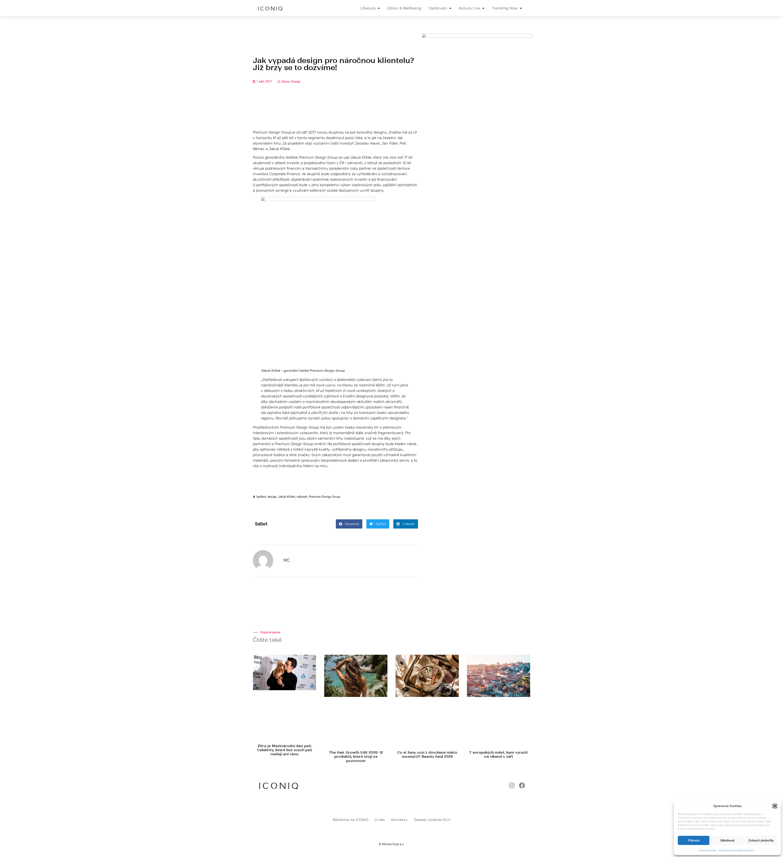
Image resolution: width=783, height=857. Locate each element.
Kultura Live (469, 8)
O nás (380, 819)
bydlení (261, 497)
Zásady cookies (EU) (432, 819)
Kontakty (399, 819)
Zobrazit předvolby (761, 840)
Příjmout (694, 840)
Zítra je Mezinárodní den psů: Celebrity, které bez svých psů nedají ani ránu (284, 750)
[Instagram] (512, 785)
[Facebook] (522, 785)
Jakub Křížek (286, 497)
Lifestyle (368, 8)
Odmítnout (727, 840)
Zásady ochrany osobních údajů (736, 849)
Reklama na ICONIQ (350, 819)
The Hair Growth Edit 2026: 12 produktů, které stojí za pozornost (356, 756)
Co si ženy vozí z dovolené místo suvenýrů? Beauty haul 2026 (427, 754)
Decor (286, 81)
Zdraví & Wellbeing (404, 8)
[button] (775, 806)
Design (295, 81)
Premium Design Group (324, 497)
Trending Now (505, 8)
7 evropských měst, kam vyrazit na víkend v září (498, 754)
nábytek (302, 497)
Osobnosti (438, 8)
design (272, 497)
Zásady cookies (707, 849)
